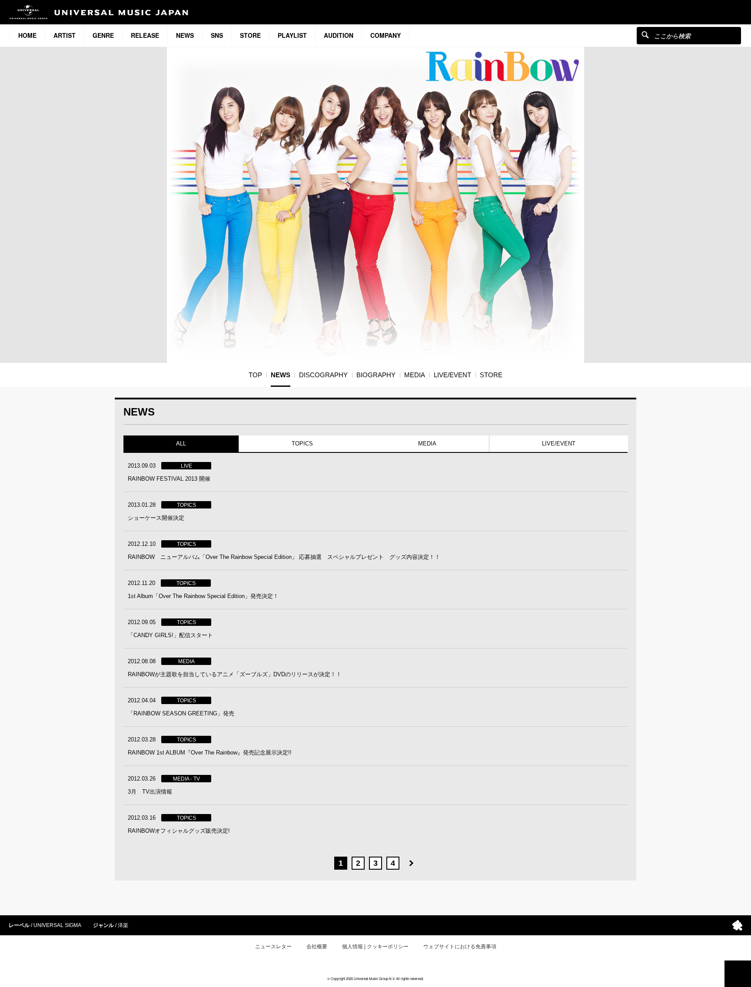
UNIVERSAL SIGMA (57, 925)
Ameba (737, 925)
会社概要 (316, 946)
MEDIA (427, 443)
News (185, 35)
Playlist (292, 35)
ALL (181, 443)
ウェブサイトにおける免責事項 (459, 946)
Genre (103, 35)
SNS (217, 35)
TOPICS (301, 443)
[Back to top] (737, 973)
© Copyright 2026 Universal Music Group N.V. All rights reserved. (375, 978)
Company (385, 35)
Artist (64, 35)
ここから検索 (645, 34)
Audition (338, 35)
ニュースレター (273, 946)
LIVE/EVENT (558, 443)
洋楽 (123, 925)
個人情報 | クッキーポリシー (375, 946)
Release (145, 35)
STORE (250, 35)
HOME (27, 35)
